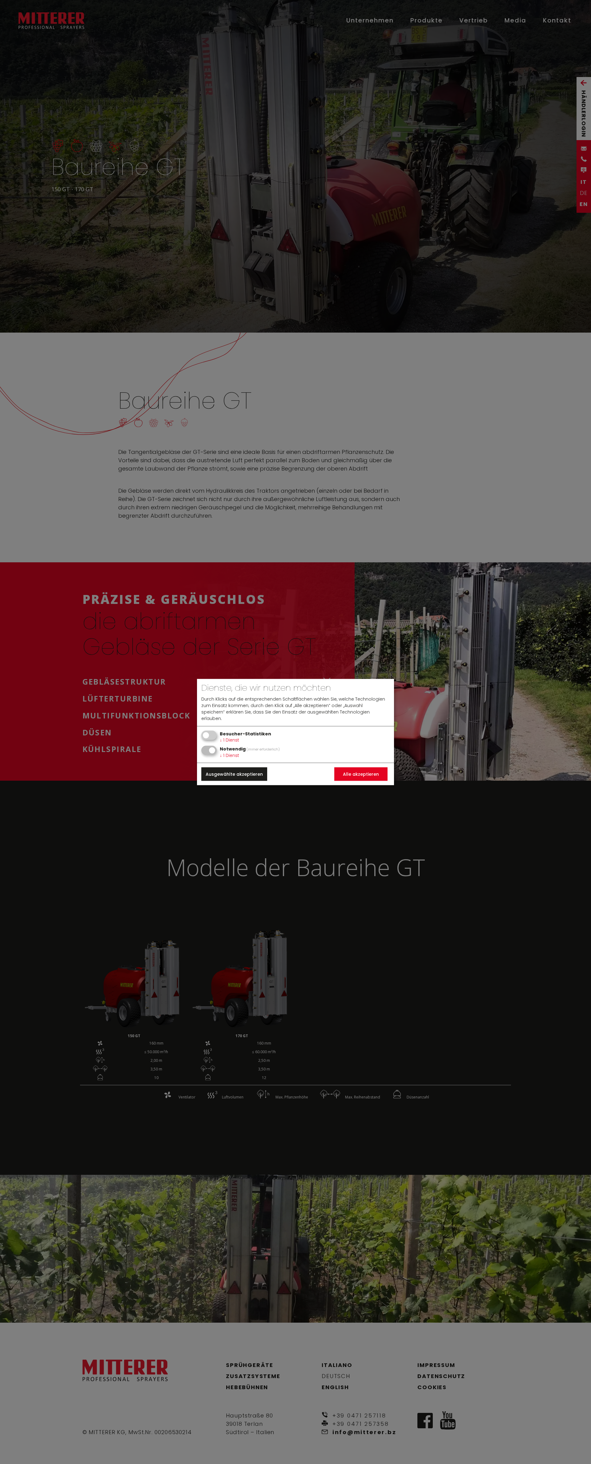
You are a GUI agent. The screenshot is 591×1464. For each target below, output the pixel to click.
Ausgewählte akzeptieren (234, 774)
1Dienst (229, 740)
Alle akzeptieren (361, 774)
